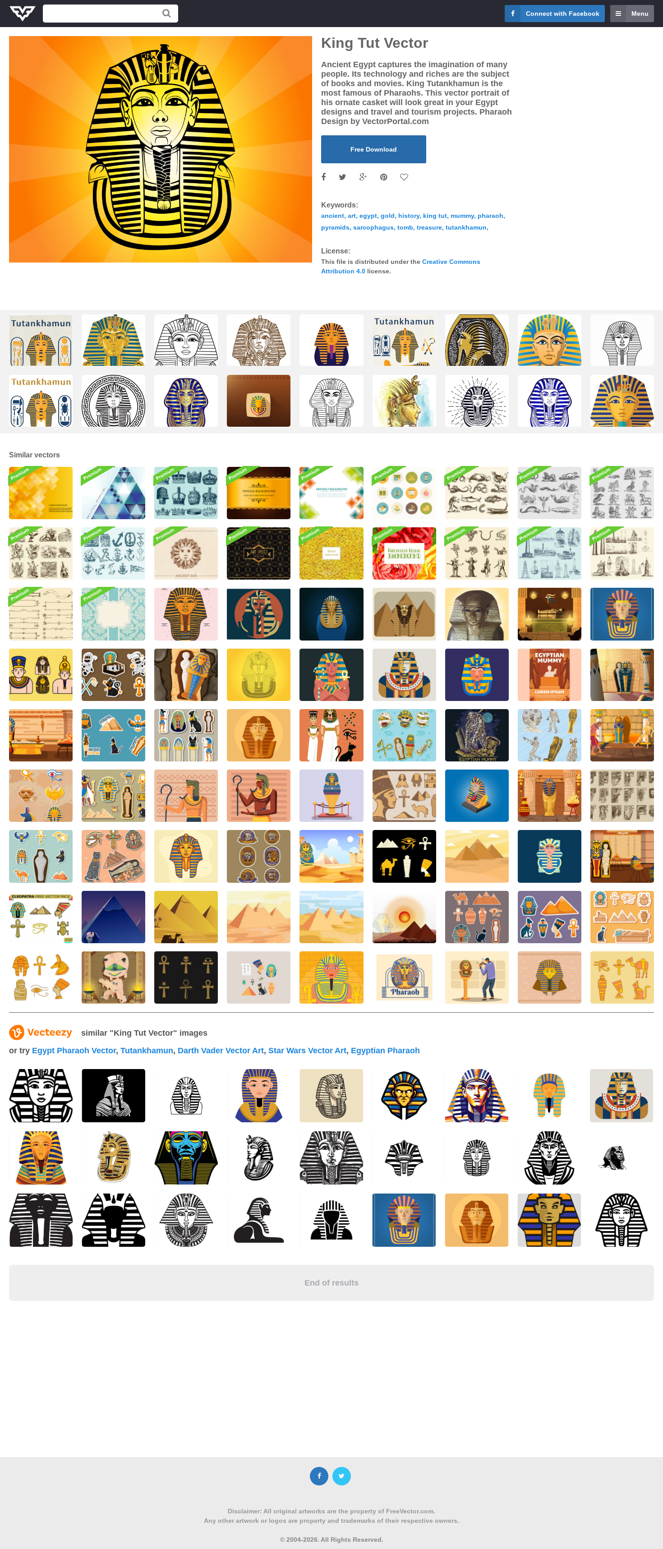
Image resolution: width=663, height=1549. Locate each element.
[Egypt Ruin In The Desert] (331, 856)
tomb (405, 227)
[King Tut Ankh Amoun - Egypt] (477, 352)
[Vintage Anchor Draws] (113, 553)
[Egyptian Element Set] (113, 856)
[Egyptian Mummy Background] (549, 614)
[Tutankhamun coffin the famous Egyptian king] (404, 349)
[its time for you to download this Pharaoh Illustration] (621, 1095)
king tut (435, 215)
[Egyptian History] (404, 917)
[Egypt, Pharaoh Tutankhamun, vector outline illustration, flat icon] (622, 348)
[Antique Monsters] (41, 553)
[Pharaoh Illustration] (331, 675)
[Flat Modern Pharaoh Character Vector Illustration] (622, 614)
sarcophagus (373, 227)
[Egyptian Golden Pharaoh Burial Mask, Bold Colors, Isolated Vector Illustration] (549, 360)
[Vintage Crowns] (186, 493)
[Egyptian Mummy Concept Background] (622, 856)
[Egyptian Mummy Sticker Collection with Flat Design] (186, 735)
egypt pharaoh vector (74, 1050)
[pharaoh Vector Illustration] (331, 614)
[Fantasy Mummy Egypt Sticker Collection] (404, 735)
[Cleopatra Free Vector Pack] (41, 917)
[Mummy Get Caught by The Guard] (622, 735)
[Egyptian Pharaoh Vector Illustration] (258, 735)
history (408, 215)
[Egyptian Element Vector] (404, 856)
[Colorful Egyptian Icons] (258, 977)
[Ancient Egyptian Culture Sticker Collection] (113, 796)
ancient (332, 215)
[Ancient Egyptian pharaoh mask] (258, 409)
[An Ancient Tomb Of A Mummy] (622, 675)
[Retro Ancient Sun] (186, 553)
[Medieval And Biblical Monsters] (477, 553)
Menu (640, 13)
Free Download (373, 149)
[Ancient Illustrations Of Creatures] (549, 493)
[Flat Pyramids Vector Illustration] (477, 856)
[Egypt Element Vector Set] (622, 977)
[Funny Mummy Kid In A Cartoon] (113, 977)
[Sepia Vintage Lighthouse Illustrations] (622, 553)
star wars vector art (307, 1050)
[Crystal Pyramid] (113, 493)
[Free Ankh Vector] (186, 977)
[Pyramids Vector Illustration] (258, 917)
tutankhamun (466, 227)
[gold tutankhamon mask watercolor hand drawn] (404, 411)
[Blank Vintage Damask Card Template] (113, 614)
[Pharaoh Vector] (186, 614)
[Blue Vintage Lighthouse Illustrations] (549, 553)
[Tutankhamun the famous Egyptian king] (41, 408)
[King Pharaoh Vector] (477, 796)
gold (388, 215)
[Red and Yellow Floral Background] (404, 553)
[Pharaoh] (477, 614)
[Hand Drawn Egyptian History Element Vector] (41, 977)
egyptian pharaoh (385, 1050)
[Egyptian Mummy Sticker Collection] (41, 856)
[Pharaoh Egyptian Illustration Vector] (549, 856)
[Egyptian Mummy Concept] (549, 796)
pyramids (335, 227)
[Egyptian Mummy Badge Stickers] (258, 856)
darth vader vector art (221, 1050)
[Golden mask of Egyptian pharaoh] (258, 350)
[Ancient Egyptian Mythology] (186, 675)
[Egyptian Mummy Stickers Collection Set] (477, 917)
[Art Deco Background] (258, 553)
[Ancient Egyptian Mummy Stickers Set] (113, 735)
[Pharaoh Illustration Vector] (549, 977)
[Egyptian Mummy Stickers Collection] (549, 917)
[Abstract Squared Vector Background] (331, 493)
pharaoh (490, 215)
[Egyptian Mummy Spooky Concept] (477, 735)
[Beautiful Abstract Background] (41, 493)
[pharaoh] (549, 1220)
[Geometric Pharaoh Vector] (186, 796)
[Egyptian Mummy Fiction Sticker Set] (549, 735)
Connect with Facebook (562, 13)
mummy (462, 215)
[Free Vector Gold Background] (331, 553)
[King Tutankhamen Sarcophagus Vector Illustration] (113, 360)
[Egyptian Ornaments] (622, 796)
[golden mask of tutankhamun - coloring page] (186, 362)
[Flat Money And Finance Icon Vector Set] (404, 493)
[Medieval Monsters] (622, 493)
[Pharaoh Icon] (41, 675)
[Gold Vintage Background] (258, 493)
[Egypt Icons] (404, 796)
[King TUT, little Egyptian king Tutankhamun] (113, 409)
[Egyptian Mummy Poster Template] (549, 675)
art (352, 215)
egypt (368, 215)
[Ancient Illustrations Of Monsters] (477, 493)
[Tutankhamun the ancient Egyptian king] (41, 349)
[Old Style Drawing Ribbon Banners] (41, 614)
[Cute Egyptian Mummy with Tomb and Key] (113, 675)
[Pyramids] (186, 917)
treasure (429, 227)
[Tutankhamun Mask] (258, 675)
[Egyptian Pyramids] (113, 917)
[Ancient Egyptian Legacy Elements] (41, 796)
